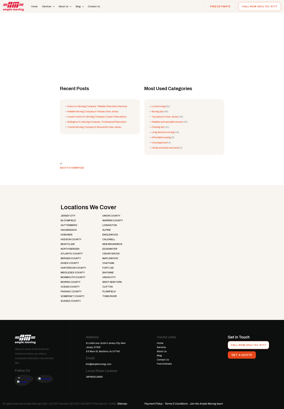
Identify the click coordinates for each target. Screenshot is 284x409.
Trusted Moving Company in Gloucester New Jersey (94, 127)
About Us (63, 6)
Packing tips (158, 127)
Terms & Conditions (175, 403)
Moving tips (158, 111)
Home (34, 6)
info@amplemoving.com (98, 364)
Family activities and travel (165, 147)
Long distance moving (163, 132)
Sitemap (122, 403)
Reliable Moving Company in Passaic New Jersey (92, 111)
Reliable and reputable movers (167, 122)
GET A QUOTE (241, 354)
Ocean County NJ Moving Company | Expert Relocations (96, 116)
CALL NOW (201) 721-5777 (259, 6)
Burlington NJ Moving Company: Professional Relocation (96, 122)
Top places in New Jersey (165, 116)
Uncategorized (159, 142)
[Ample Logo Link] (25, 341)
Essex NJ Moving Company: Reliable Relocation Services (97, 106)
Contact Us (94, 6)
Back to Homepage (72, 167)
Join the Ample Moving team (206, 403)
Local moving (158, 106)
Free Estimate (220, 6)
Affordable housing (161, 137)
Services (46, 6)
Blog (78, 6)
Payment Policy (153, 403)
